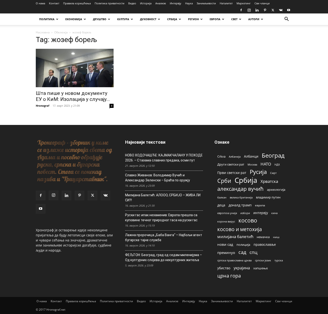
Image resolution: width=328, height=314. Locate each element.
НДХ (277, 164)
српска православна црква (234, 260)
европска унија (227, 213)
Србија (246, 180)
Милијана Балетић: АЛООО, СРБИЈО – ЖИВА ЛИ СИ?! (162, 197)
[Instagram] (249, 10)
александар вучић (240, 188)
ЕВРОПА (215, 19)
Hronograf (42, 105)
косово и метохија (239, 229)
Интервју (175, 3)
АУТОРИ (253, 19)
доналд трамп (240, 205)
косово (247, 220)
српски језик (263, 260)
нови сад (225, 244)
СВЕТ (234, 19)
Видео (132, 3)
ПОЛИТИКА (47, 19)
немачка (263, 237)
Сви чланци (262, 3)
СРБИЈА (172, 19)
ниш (276, 237)
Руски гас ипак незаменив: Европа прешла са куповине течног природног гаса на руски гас (161, 217)
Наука (189, 3)
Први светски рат (231, 172)
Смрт (273, 173)
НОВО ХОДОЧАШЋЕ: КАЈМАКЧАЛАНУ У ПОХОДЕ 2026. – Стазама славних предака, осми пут (164, 157)
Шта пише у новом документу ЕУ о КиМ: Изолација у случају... (73, 96)
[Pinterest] (264, 10)
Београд (273, 155)
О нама (40, 3)
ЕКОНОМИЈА (73, 19)
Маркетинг (244, 3)
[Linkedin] (257, 10)
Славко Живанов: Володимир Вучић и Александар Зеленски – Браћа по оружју (157, 177)
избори (245, 213)
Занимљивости (206, 3)
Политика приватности (109, 3)
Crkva (221, 156)
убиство (223, 268)
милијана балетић (235, 236)
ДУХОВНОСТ (148, 19)
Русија (258, 171)
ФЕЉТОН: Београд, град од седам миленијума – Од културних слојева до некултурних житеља (163, 257)
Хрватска (269, 181)
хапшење (260, 268)
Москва (252, 164)
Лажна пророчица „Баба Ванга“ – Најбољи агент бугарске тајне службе (163, 237)
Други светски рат (230, 164)
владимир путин (268, 197)
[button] (286, 19)
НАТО (266, 163)
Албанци (251, 156)
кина (274, 213)
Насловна (43, 32)
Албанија (235, 156)
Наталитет (226, 3)
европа (260, 205)
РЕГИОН (193, 19)
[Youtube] (288, 10)
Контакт (54, 3)
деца (221, 205)
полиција (243, 244)
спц (253, 252)
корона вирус (226, 221)
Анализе (160, 3)
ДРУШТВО (99, 19)
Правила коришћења (77, 3)
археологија (276, 190)
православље (265, 244)
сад (242, 252)
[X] (272, 10)
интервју (260, 212)
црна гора (229, 275)
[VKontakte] (280, 10)
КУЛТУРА (123, 19)
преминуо (226, 252)
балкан (221, 197)
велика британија (241, 197)
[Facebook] (241, 10)
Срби (224, 180)
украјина (242, 268)
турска (278, 260)
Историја (146, 3)
